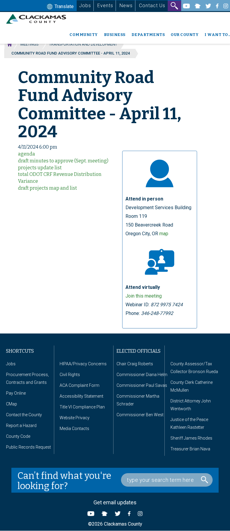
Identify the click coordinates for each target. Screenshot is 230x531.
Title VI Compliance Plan (82, 407)
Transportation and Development (83, 44)
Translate (63, 6)
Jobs (85, 5)
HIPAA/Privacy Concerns (83, 363)
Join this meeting (143, 296)
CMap (11, 404)
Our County (185, 34)
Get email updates (115, 502)
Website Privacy (75, 417)
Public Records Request (28, 447)
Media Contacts (74, 428)
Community (83, 34)
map (163, 233)
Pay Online (16, 393)
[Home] (38, 19)
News (126, 5)
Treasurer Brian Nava (190, 448)
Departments (148, 34)
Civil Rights (70, 374)
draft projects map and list (47, 188)
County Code (18, 436)
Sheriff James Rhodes (191, 438)
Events (105, 5)
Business (114, 34)
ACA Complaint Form (79, 385)
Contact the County (24, 414)
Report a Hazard (21, 425)
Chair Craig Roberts (134, 363)
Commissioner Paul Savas (141, 385)
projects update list (40, 168)
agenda (26, 154)
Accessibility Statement (81, 396)
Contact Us (152, 5)
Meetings (29, 44)
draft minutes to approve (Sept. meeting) (63, 161)
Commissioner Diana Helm (141, 374)
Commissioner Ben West (140, 414)
